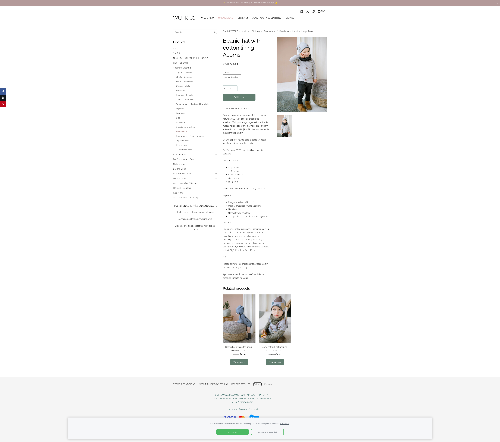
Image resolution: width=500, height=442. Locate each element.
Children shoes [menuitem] (180, 164)
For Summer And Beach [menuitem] (184, 159)
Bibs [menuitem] (178, 118)
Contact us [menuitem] (243, 18)
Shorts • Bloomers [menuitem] (184, 77)
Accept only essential (267, 432)
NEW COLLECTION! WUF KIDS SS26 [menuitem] (190, 58)
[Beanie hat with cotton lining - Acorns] (284, 126)
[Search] (215, 32)
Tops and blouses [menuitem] (184, 72)
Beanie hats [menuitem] (181, 131)
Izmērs (226, 72)
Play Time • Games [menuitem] (182, 173)
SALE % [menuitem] (176, 53)
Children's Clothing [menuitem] (182, 68)
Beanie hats (269, 31)
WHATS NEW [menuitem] (207, 18)
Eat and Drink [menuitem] (179, 169)
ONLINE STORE (230, 31)
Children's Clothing (251, 31)
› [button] (216, 67)
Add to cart (239, 97)
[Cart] (302, 11)
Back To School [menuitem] (180, 63)
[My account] (307, 11)
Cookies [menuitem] (268, 384)
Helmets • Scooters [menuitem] (182, 188)
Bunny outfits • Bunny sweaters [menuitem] (190, 136)
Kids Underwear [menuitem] (183, 145)
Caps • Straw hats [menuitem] (184, 150)
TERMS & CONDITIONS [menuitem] (184, 384)
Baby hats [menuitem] (180, 122)
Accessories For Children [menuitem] (184, 183)
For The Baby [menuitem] (179, 178)
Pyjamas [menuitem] (180, 109)
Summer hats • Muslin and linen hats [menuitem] (192, 104)
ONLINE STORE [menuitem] (225, 18)
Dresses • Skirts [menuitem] (183, 86)
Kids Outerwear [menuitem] (180, 154)
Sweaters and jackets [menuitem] (185, 127)
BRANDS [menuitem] (290, 18)
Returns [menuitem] (257, 384)
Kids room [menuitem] (178, 193)
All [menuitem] (174, 48)
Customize (284, 423)
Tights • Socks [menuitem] (182, 140)
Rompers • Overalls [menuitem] (184, 95)
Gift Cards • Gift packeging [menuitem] (185, 197)
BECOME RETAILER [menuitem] (240, 384)
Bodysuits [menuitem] (180, 90)
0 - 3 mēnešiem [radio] (231, 77)
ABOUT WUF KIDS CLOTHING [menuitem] (266, 18)
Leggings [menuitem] (180, 113)
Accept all (232, 432)
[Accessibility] (313, 11)
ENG (323, 11)
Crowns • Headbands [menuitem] (185, 99)
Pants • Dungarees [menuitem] (184, 81)
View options (239, 362)
